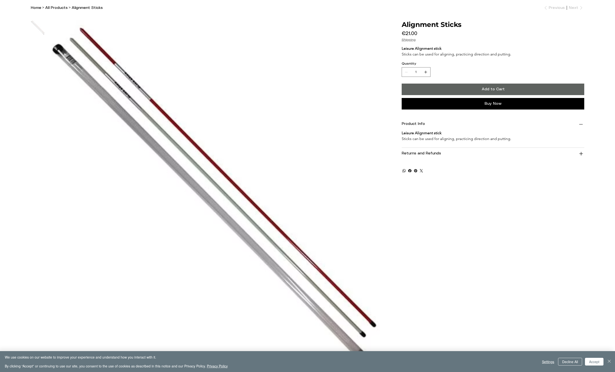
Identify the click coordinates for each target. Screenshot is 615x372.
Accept (594, 361)
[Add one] (425, 72)
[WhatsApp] (404, 170)
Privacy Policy (217, 366)
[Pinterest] (415, 170)
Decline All (570, 361)
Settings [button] (548, 361)
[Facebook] (409, 170)
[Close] (609, 361)
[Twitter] (421, 170)
